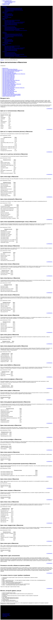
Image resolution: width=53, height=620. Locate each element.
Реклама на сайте (5, 4)
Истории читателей (6, 3)
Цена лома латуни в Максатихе (8, 77)
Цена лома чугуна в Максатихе (8, 78)
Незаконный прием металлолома (11, 24)
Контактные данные (6, 615)
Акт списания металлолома (10, 26)
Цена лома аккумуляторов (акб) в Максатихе (11, 80)
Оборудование (5, 16)
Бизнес (3, 19)
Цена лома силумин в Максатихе (8, 89)
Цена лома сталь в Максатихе (8, 90)
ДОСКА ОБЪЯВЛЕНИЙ (6, 0)
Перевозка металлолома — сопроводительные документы (16, 30)
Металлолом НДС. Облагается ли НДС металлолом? (15, 47)
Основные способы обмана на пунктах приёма (11, 94)
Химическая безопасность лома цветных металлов (14, 28)
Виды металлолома (8, 13)
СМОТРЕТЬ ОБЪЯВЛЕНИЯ (10, 1)
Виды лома (4, 12)
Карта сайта (4, 616)
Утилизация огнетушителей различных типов (13, 9)
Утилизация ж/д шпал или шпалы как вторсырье (14, 35)
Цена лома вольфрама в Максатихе (9, 82)
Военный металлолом (9, 15)
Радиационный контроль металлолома (12, 29)
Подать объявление (8, 2)
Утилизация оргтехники (9, 10)
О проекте (4, 6)
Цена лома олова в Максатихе (8, 88)
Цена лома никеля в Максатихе (8, 86)
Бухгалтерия (4, 18)
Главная (2, 59)
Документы (4, 25)
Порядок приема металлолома (10, 27)
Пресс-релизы (5, 11)
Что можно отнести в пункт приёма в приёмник (11, 95)
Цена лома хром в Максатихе (8, 92)
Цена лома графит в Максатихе (8, 83)
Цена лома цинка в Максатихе (8, 79)
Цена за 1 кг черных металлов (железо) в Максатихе (12, 70)
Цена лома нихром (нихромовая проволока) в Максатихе (13, 87)
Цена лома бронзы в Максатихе (8, 76)
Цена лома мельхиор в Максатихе (9, 84)
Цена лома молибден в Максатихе (9, 85)
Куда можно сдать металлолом (8, 93)
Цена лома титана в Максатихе (8, 75)
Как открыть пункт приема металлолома (12, 20)
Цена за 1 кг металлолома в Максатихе (9, 69)
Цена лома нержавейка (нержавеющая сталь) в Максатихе (13, 73)
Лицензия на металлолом (9, 21)
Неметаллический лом (9, 14)
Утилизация (4, 7)
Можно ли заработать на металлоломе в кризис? (14, 48)
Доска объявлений (6, 613)
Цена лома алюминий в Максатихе (9, 72)
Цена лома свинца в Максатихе (8, 74)
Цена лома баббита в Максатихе (8, 81)
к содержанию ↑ (50, 108)
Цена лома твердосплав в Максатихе (9, 91)
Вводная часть (5, 68)
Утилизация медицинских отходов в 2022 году (13, 8)
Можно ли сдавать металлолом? (11, 23)
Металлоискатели (8, 17)
